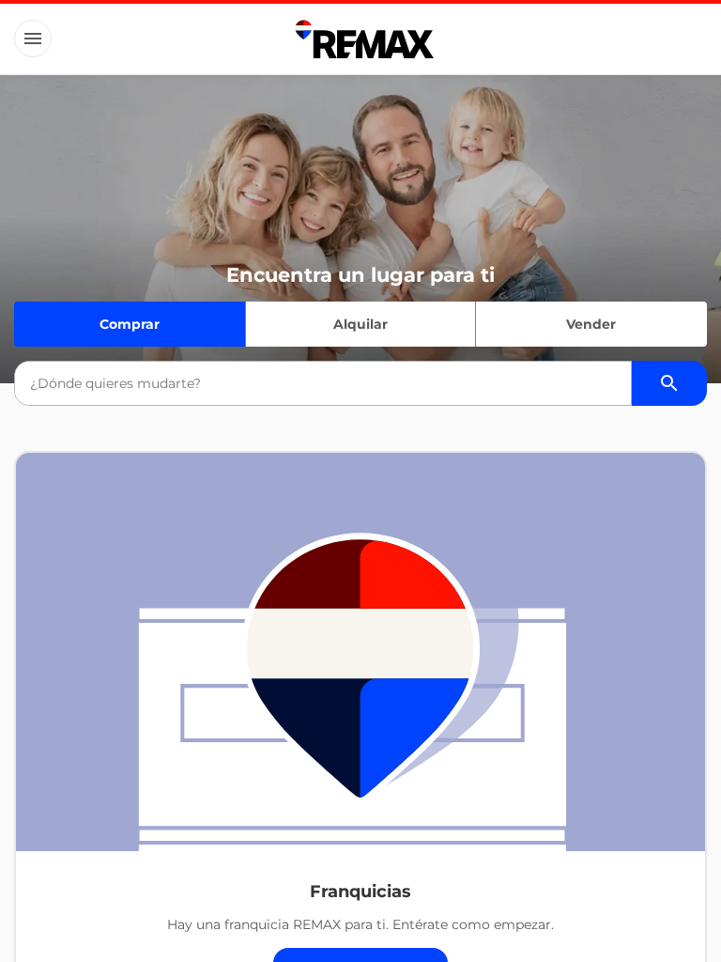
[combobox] (322, 383)
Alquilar (360, 324)
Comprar (130, 324)
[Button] (33, 38)
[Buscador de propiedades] (669, 383)
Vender (591, 324)
